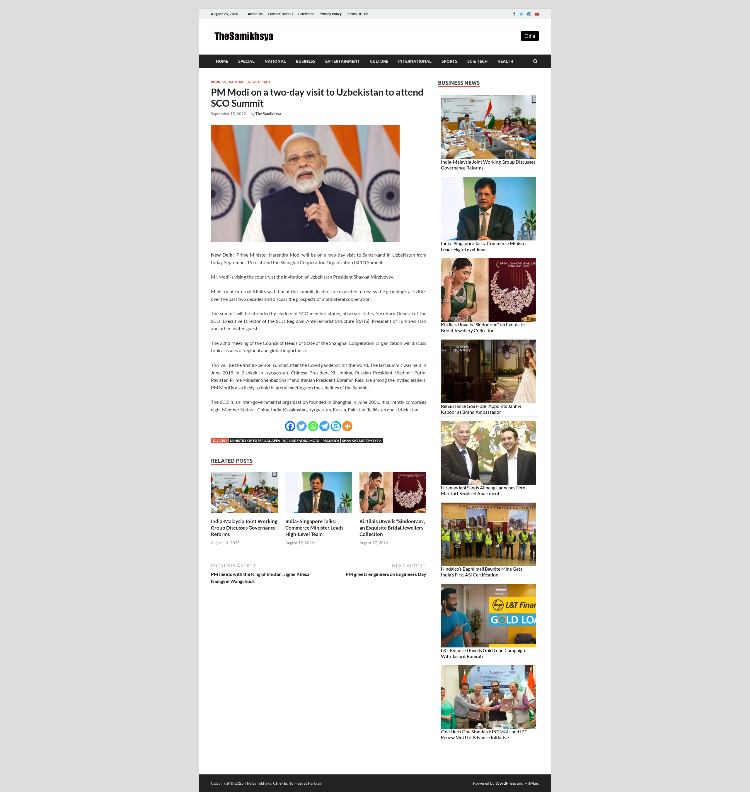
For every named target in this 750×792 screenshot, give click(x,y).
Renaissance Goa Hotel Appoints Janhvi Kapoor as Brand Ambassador (481, 409)
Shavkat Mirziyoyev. (362, 440)
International (415, 61)
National (275, 61)
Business (305, 61)
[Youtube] (537, 14)
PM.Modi (331, 440)
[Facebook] (514, 14)
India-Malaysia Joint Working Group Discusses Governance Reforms (244, 527)
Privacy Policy (331, 14)
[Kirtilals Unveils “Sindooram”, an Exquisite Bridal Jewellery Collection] (392, 514)
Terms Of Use (357, 14)
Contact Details (280, 14)
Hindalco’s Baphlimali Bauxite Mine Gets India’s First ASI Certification (481, 571)
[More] (347, 426)
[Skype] (336, 426)
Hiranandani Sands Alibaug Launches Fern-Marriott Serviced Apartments (484, 490)
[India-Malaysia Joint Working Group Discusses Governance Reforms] (244, 514)
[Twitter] (521, 14)
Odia (529, 36)
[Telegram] (324, 426)
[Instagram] (529, 14)
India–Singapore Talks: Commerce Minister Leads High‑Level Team (314, 527)
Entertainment (342, 61)
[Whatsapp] (313, 426)
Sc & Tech (477, 61)
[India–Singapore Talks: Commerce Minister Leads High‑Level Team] (318, 514)
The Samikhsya (268, 113)
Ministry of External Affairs (258, 440)
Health (505, 61)
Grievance (306, 14)
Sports (449, 61)
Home (222, 61)
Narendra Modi (304, 440)
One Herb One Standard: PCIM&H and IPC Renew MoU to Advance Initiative (484, 734)
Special (246, 61)
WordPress (505, 783)
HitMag (531, 783)
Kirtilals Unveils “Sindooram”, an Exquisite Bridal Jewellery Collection (392, 527)
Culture (379, 61)
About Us (255, 14)
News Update (259, 82)
